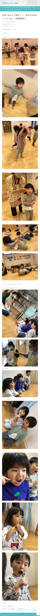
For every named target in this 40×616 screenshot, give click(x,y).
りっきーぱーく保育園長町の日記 (7, 606)
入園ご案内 (17, 7)
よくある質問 (33, 7)
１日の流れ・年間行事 (23, 7)
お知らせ (13, 7)
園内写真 (28, 7)
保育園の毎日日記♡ (8, 7)
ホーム (3, 7)
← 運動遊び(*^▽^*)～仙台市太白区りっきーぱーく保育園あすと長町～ (13, 608)
